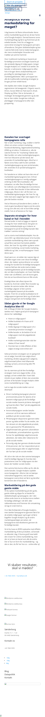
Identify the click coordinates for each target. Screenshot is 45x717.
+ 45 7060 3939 (9, 576)
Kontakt (8, 677)
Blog (6, 671)
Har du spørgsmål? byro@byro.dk (15, 7)
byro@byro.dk (22, 576)
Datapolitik (9, 674)
